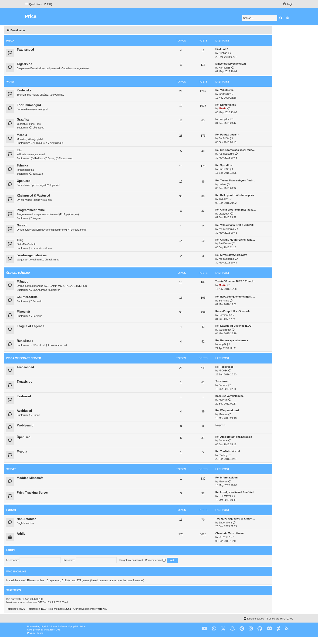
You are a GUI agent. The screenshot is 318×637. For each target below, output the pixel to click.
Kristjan (223, 53)
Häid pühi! (221, 49)
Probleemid (25, 425)
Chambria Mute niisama (229, 533)
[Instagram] (250, 628)
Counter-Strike (27, 297)
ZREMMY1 (225, 496)
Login (10, 550)
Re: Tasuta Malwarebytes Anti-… (235, 180)
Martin (223, 108)
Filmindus (39, 143)
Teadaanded (25, 49)
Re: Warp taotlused (227, 410)
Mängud (22, 281)
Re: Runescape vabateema (231, 340)
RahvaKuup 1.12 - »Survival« (232, 311)
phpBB (44, 626)
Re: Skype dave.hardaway (231, 254)
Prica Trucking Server (32, 492)
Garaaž (22, 225)
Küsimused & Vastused (33, 195)
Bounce (223, 385)
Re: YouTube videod (227, 451)
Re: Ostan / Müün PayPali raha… (235, 239)
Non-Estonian (26, 519)
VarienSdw (225, 329)
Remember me (153, 560)
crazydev (224, 119)
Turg (20, 240)
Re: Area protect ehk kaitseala (233, 436)
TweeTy (223, 198)
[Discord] (269, 628)
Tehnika (22, 165)
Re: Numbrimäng (225, 104)
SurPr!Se (224, 138)
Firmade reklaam (42, 248)
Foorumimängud (29, 105)
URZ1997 (224, 537)
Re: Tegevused (224, 366)
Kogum (37, 218)
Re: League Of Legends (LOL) (233, 325)
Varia (10, 81)
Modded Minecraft (30, 478)
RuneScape (25, 341)
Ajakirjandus (56, 143)
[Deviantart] (278, 628)
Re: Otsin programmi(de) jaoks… (235, 209)
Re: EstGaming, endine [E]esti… (235, 296)
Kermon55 (224, 67)
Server (11, 469)
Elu (19, 150)
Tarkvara (38, 173)
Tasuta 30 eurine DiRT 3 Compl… (235, 281)
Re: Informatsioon (226, 477)
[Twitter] (223, 628)
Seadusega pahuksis (32, 255)
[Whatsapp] (214, 628)
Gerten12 (224, 94)
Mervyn (223, 399)
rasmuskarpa (226, 153)
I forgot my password (131, 560)
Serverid (37, 301)
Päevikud (39, 345)
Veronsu (102, 608)
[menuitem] (47, 4)
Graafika (23, 119)
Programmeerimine (31, 210)
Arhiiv (21, 533)
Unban (36, 415)
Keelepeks (24, 90)
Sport (51, 158)
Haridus (38, 158)
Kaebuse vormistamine (229, 396)
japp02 (222, 344)
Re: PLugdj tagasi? (227, 134)
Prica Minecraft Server (23, 358)
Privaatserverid (58, 345)
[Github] (259, 628)
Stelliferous (225, 243)
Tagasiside (24, 64)
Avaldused (24, 410)
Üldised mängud (18, 272)
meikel (222, 184)
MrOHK (223, 370)
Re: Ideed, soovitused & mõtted (234, 492)
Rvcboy (223, 455)
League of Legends (30, 326)
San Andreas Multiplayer (46, 289)
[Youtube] (205, 628)
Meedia (22, 135)
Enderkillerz (225, 522)
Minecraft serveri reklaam (230, 63)
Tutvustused (66, 158)
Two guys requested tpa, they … (235, 518)
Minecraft (23, 311)
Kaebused (24, 396)
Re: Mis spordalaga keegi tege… (235, 150)
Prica (10, 40)
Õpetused (23, 181)
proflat (36, 629)
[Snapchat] (232, 628)
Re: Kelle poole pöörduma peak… (236, 195)
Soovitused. (222, 381)
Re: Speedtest (224, 165)
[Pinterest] (241, 628)
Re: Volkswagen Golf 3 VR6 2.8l (234, 225)
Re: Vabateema (224, 90)
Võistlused (38, 127)
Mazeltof (50, 629)
